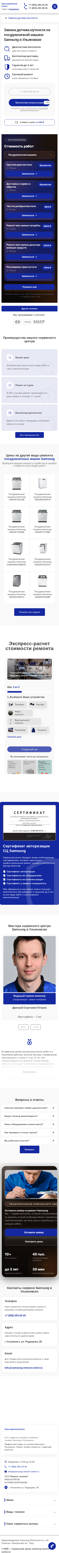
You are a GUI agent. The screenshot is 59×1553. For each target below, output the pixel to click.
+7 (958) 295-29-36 (38, 5)
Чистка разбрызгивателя (21, 206)
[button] (23, 1027)
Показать (29, 1149)
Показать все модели (29, 612)
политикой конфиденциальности (34, 109)
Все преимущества (29, 435)
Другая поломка (29, 308)
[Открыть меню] (54, 6)
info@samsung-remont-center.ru (24, 1368)
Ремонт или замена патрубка (23, 225)
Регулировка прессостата (22, 267)
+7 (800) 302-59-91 (38, 8)
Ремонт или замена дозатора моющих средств (23, 246)
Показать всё (29, 287)
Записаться (28, 173)
